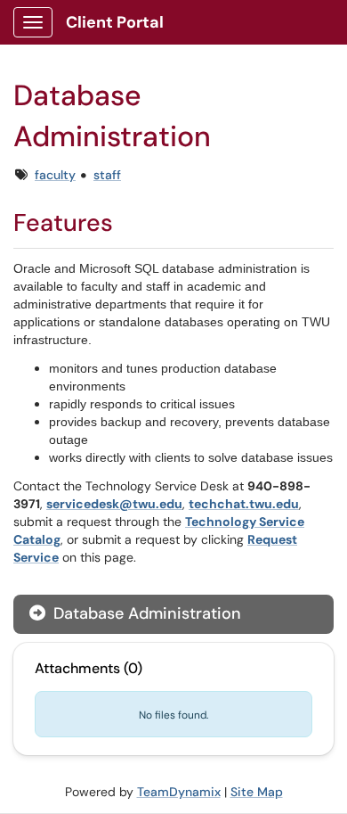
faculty (55, 175)
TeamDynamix (179, 792)
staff (107, 175)
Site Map (256, 792)
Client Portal (115, 22)
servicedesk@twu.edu (114, 504)
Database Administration (145, 613)
